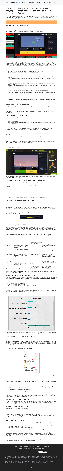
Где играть (24, 2)
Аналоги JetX (49, 2)
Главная (16, 446)
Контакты (30, 448)
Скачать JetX (38, 2)
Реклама (25, 448)
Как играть (18, 2)
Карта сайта (21, 448)
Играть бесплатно (32, 2)
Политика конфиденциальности (38, 448)
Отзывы (44, 2)
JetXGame (12, 2)
